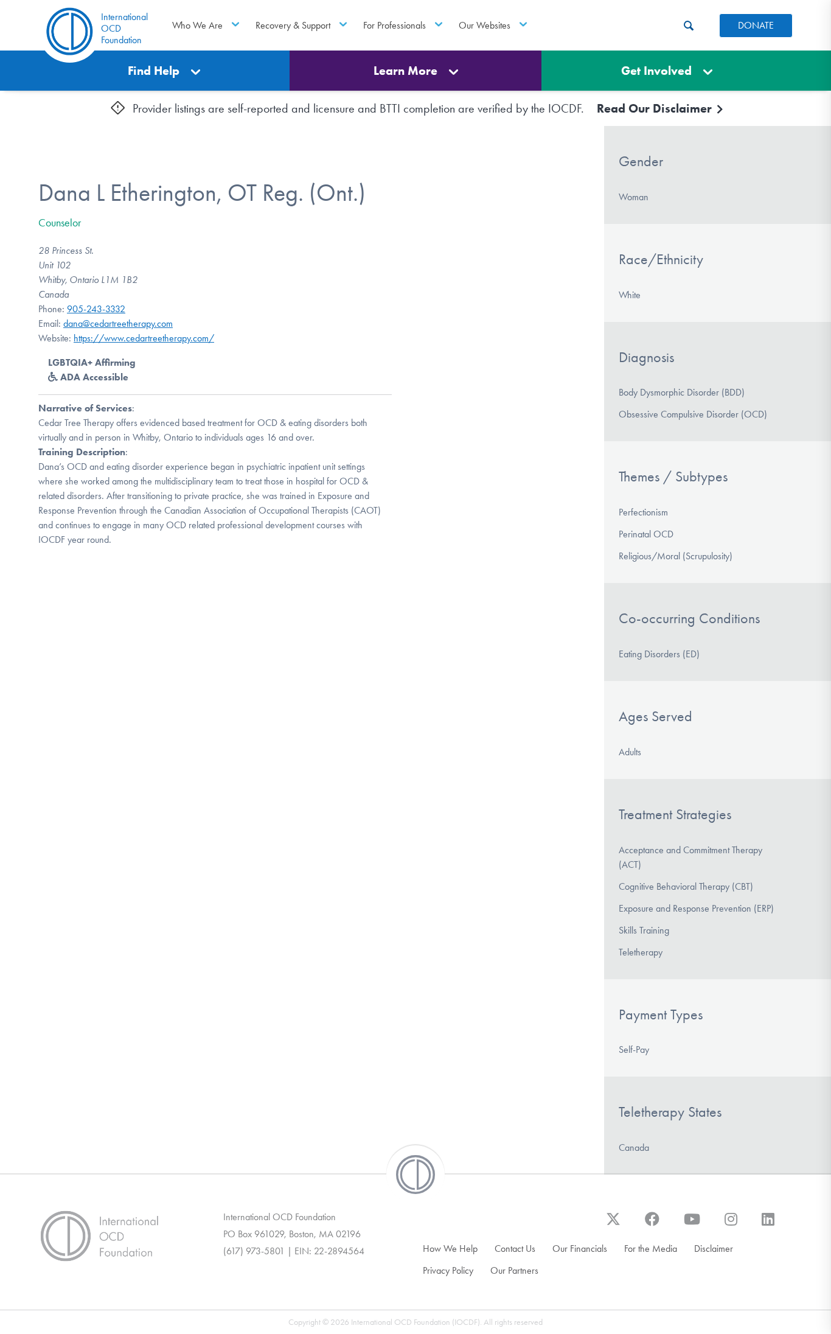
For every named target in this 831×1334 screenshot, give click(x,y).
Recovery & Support (293, 25)
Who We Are (197, 25)
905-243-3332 (96, 309)
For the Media (650, 1248)
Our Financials (579, 1248)
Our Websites (484, 25)
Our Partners (514, 1270)
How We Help (450, 1248)
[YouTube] (692, 1225)
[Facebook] (652, 1225)
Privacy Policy (448, 1270)
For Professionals (394, 25)
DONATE (756, 25)
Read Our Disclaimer (656, 108)
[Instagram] (731, 1225)
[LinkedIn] (768, 1225)
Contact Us (515, 1248)
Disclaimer (713, 1248)
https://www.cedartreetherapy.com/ (144, 338)
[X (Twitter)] (613, 1225)
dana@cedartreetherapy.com (118, 323)
